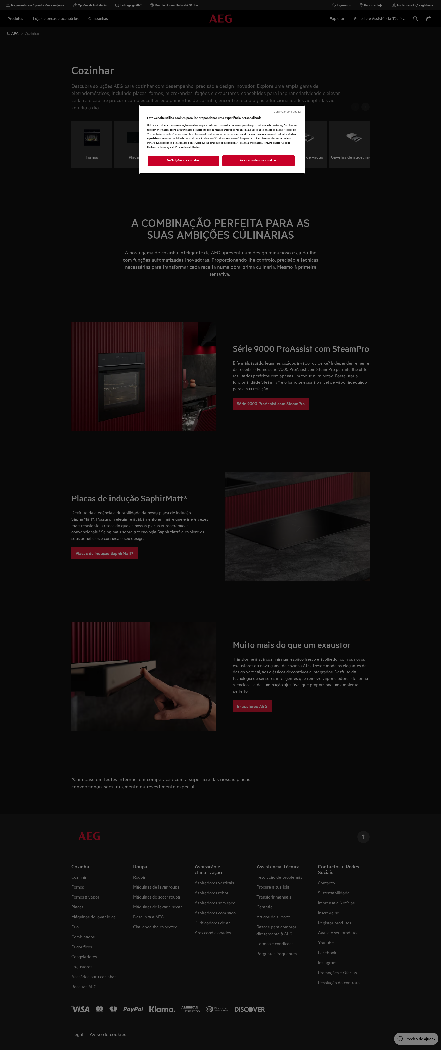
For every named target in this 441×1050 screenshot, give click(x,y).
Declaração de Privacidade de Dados (179, 147)
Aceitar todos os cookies (258, 160)
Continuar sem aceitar (287, 111)
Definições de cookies (183, 160)
